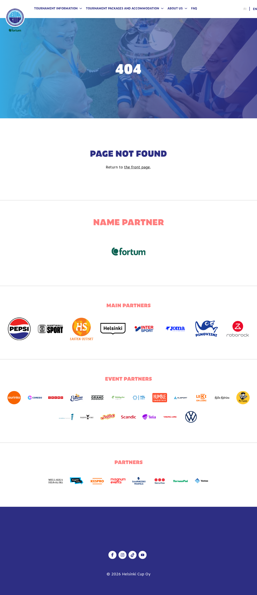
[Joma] (175, 328)
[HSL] (138, 397)
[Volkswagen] (191, 417)
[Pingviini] (206, 328)
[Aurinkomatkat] (14, 397)
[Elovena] (76, 397)
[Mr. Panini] (243, 397)
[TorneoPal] (180, 481)
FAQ (194, 8)
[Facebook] (112, 555)
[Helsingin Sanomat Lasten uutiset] (81, 328)
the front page (137, 167)
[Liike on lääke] (201, 397)
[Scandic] (128, 417)
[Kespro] (97, 481)
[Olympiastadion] (66, 417)
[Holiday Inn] (118, 397)
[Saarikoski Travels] (138, 481)
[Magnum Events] (118, 481)
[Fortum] (129, 251)
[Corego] (34, 397)
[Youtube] (143, 555)
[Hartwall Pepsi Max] (19, 328)
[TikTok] (132, 555)
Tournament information (56, 8)
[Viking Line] (170, 417)
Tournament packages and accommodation (122, 8)
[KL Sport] (180, 397)
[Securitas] (159, 481)
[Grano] (97, 397)
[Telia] (149, 417)
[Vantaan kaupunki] (201, 481)
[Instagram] (122, 555)
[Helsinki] (113, 328)
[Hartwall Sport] (50, 328)
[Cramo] (55, 397)
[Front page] (15, 19)
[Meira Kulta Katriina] (222, 397)
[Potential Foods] (107, 417)
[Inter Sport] (144, 328)
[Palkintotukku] (86, 417)
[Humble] (159, 397)
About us (175, 8)
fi (245, 9)
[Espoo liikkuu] (76, 481)
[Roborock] (238, 328)
